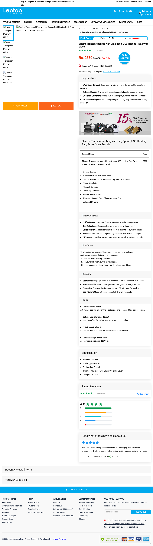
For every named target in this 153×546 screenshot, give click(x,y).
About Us (57, 503)
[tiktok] (135, 11)
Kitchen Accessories (111, 71)
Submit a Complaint (36, 512)
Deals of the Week (86, 512)
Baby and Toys (126, 22)
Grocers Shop (80, 22)
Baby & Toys (7, 522)
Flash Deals (85, 38)
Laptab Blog (83, 516)
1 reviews (99, 50)
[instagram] (126, 11)
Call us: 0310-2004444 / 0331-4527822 (63, 511)
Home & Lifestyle (9, 516)
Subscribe (141, 512)
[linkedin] (123, 11)
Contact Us (57, 506)
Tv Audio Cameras (9, 509)
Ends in (103, 38)
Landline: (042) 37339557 (63, 516)
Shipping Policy (34, 509)
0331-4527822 (144, 1)
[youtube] (130, 11)
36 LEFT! (124, 58)
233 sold (128, 38)
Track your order (85, 506)
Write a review (143, 394)
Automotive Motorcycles (103, 22)
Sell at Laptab (84, 509)
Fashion (28, 22)
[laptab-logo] (12, 11)
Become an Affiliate (86, 503)
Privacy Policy (33, 506)
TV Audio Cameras (11, 22)
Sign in (147, 11)
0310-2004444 (129, 1)
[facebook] (119, 11)
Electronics (42, 22)
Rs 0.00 (147, 14)
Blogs (139, 22)
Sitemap (82, 519)
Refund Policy (33, 503)
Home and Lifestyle (61, 22)
